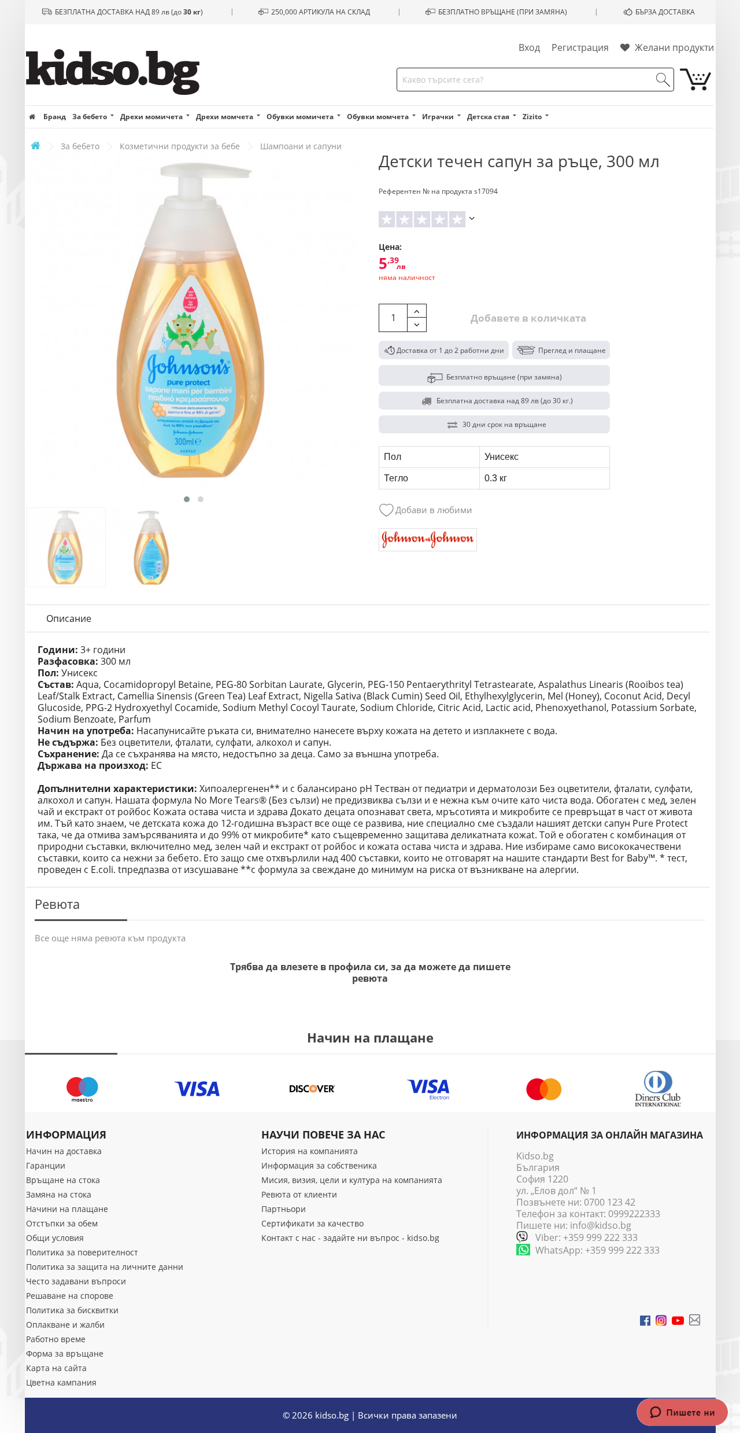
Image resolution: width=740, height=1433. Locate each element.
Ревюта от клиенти (299, 1194)
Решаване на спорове (69, 1295)
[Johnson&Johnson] (428, 539)
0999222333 (634, 1213)
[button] (187, 499)
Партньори (283, 1208)
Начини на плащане (67, 1208)
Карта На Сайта (56, 1367)
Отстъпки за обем (62, 1223)
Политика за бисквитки (72, 1310)
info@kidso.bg (600, 1225)
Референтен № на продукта (425, 191)
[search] (663, 79)
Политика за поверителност (82, 1252)
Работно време (56, 1338)
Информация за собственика (319, 1165)
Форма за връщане (64, 1353)
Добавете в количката (527, 318)
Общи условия (55, 1237)
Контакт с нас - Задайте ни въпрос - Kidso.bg (350, 1237)
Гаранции (45, 1165)
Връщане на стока (63, 1179)
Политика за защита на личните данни (104, 1266)
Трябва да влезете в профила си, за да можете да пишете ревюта (370, 972)
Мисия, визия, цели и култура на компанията (351, 1179)
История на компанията (309, 1150)
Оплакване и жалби (65, 1324)
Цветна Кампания (61, 1382)
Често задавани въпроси (76, 1281)
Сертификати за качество (312, 1223)
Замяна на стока (58, 1194)
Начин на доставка (64, 1150)
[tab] (69, 618)
